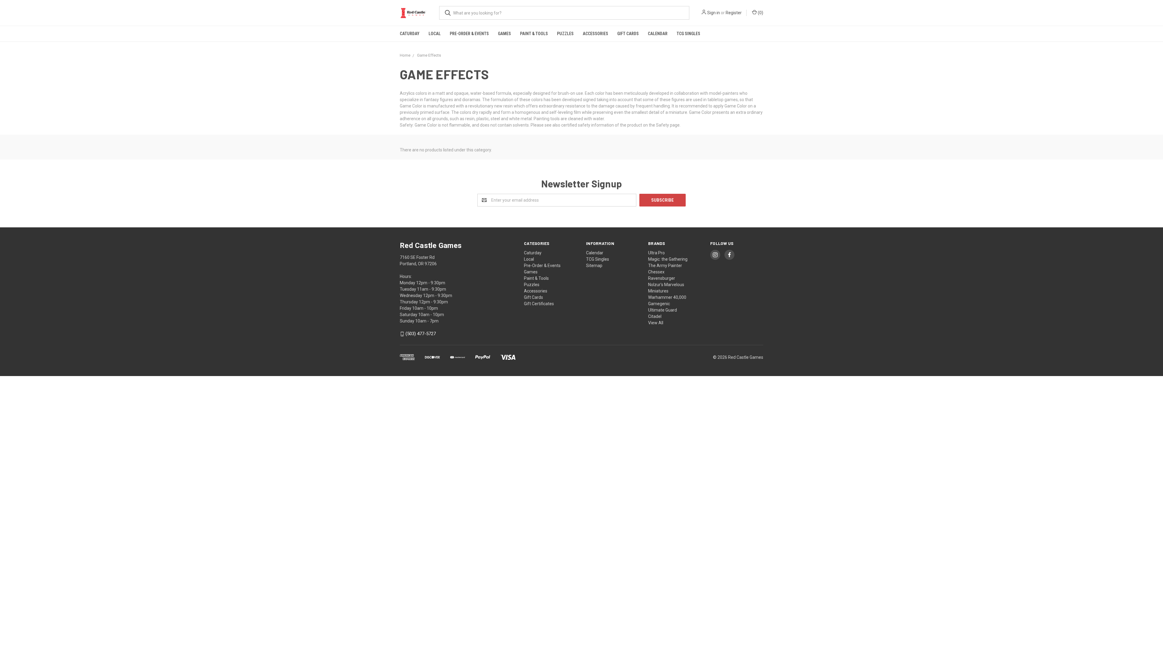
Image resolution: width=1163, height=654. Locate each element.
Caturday (409, 33)
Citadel (654, 316)
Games (504, 33)
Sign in (713, 12)
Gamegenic (659, 303)
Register (734, 12)
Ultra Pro (656, 252)
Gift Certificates (539, 303)
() (760, 12)
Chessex (656, 271)
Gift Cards (628, 33)
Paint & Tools (534, 33)
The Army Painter (665, 265)
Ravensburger (661, 278)
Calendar (658, 33)
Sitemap (594, 265)
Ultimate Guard (662, 310)
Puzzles (565, 33)
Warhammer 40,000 (667, 297)
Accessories (595, 33)
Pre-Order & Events (469, 33)
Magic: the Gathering (668, 259)
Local (435, 33)
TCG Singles (688, 33)
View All (655, 322)
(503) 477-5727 (421, 334)
